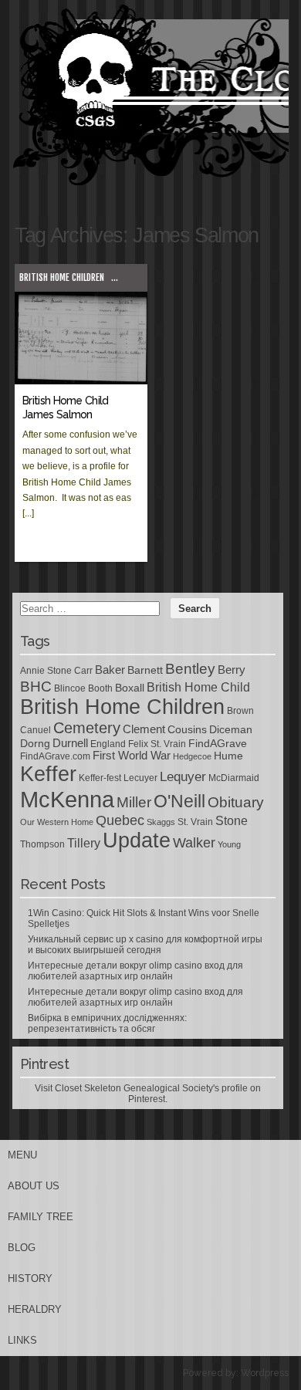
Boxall (129, 687)
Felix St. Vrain (157, 744)
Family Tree (40, 1217)
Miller (134, 802)
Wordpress (265, 1373)
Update (137, 840)
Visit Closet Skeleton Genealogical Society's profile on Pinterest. (148, 1093)
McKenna (67, 799)
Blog (22, 1247)
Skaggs (161, 822)
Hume (228, 755)
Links (22, 1340)
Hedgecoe (192, 756)
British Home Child (198, 687)
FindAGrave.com (55, 756)
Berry (231, 670)
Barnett (145, 670)
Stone (231, 820)
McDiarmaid (233, 778)
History (30, 1278)
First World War (132, 755)
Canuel (35, 730)
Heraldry (35, 1309)
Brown (240, 710)
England (108, 744)
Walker (194, 843)
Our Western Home (56, 822)
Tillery (83, 843)
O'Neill (179, 801)
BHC (36, 686)
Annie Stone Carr (56, 670)
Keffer (48, 774)
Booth (100, 688)
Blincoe (70, 688)
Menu (22, 1155)
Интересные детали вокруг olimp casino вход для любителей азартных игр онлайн (135, 971)
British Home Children (61, 277)
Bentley (190, 668)
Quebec (120, 820)
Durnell (70, 743)
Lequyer (183, 776)
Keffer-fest (100, 778)
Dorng (35, 743)
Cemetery (86, 727)
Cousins (187, 729)
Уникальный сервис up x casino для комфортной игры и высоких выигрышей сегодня (145, 944)
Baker (110, 670)
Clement (144, 729)
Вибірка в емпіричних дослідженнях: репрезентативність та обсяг (107, 1023)
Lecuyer (140, 778)
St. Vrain (195, 822)
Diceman (230, 729)
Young (229, 844)
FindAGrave (217, 743)
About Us (33, 1186)
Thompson (42, 844)
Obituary (236, 801)
